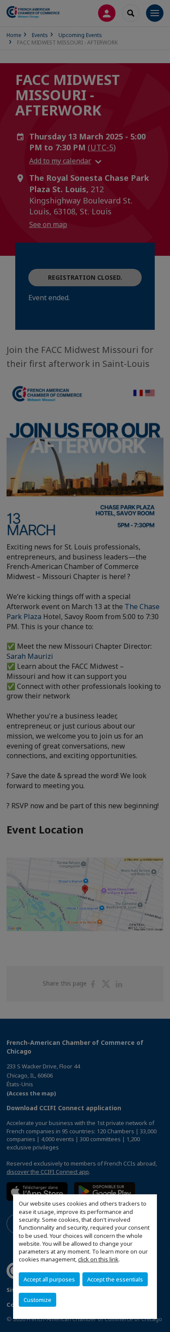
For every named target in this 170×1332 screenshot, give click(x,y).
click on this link (98, 1259)
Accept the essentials (115, 1279)
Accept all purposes (49, 1279)
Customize (37, 1300)
